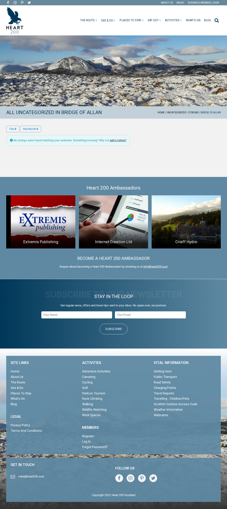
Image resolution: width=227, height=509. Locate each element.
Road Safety (162, 382)
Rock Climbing (92, 398)
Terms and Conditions (26, 430)
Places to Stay (21, 393)
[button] (88, 20)
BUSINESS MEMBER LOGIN (203, 2)
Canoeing (88, 377)
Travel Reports (164, 393)
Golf (85, 388)
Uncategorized (176, 112)
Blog (14, 404)
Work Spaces (91, 415)
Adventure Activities (96, 371)
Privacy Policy (20, 425)
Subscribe (113, 328)
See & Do (17, 388)
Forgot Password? (95, 447)
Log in (86, 441)
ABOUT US (167, 2)
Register (88, 436)
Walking (87, 404)
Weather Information (168, 409)
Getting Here (163, 371)
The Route (18, 382)
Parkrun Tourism (93, 393)
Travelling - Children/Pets (171, 398)
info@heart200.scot (155, 266)
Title (12, 129)
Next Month (30, 129)
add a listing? (118, 140)
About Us (17, 377)
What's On (18, 398)
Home (161, 112)
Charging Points (165, 388)
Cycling (87, 382)
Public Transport (165, 377)
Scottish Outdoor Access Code (175, 404)
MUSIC (180, 2)
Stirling (193, 112)
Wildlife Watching (94, 409)
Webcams (161, 415)
